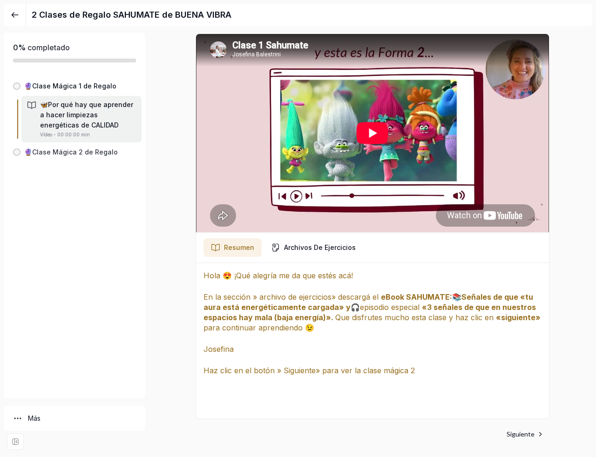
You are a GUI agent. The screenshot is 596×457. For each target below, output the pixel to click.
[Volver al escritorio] (15, 15)
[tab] (232, 247)
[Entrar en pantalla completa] (15, 442)
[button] (74, 86)
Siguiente (521, 434)
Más (34, 418)
